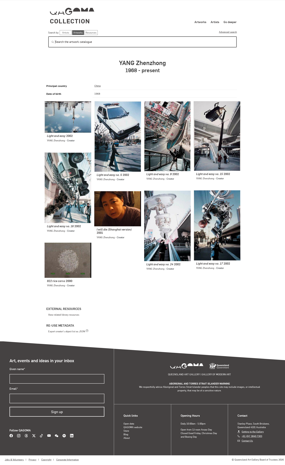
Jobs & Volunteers (14, 459)
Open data (129, 423)
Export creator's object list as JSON (66, 331)
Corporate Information (67, 459)
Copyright (46, 459)
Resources (91, 32)
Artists (215, 22)
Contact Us (247, 440)
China (97, 85)
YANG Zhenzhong (56, 140)
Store (126, 430)
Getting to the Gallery (253, 431)
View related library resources (63, 314)
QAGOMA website (133, 427)
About (127, 437)
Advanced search (228, 31)
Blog (126, 434)
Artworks (200, 22)
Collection (70, 21)
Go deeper (230, 22)
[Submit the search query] (50, 41)
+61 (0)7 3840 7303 (252, 436)
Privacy (32, 459)
